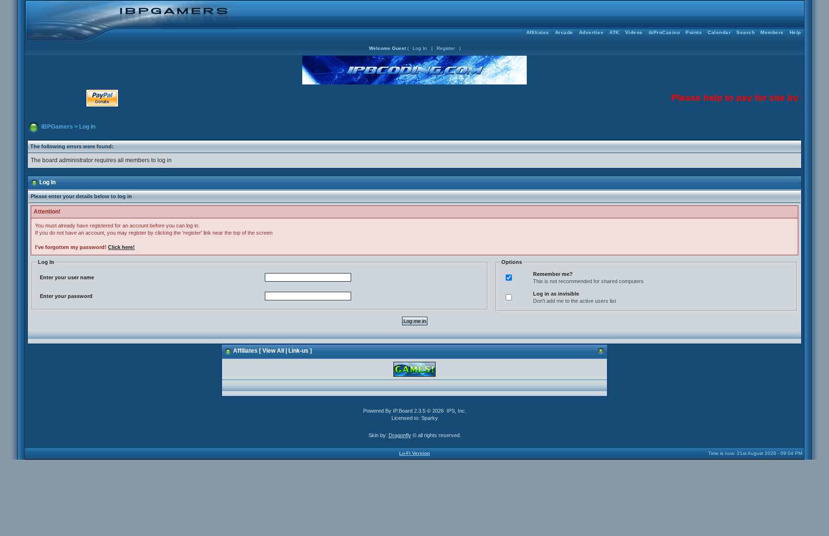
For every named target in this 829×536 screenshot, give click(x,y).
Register (446, 48)
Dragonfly (400, 435)
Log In (420, 48)
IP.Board (403, 411)
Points (694, 32)
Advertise (591, 32)
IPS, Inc (456, 411)
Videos (634, 32)
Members (772, 32)
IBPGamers (57, 126)
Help (795, 32)
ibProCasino (664, 32)
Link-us (298, 350)
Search (745, 32)
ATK (614, 32)
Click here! (121, 247)
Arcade (564, 32)
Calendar (719, 32)
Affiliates (537, 32)
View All (273, 350)
